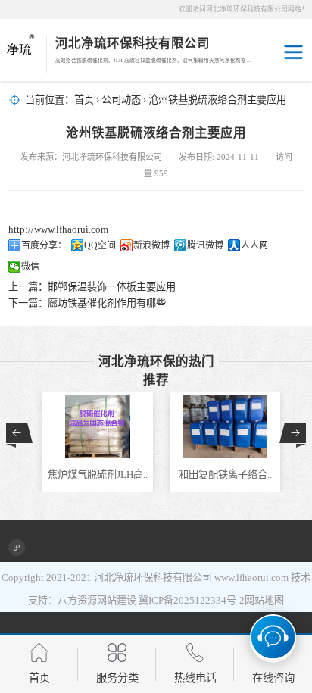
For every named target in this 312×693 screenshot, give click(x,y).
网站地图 (264, 600)
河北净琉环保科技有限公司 (153, 577)
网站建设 (116, 600)
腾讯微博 (205, 245)
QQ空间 (100, 245)
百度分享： (44, 245)
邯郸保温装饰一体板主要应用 (112, 286)
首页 (84, 99)
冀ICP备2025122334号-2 (192, 600)
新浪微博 (151, 245)
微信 (30, 266)
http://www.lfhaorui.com (58, 229)
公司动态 (121, 99)
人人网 (254, 245)
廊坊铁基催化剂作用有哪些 (107, 303)
